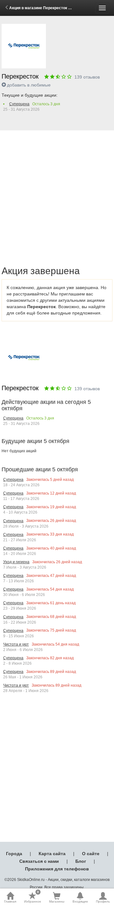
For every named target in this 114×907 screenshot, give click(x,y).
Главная (10, 901)
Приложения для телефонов (57, 868)
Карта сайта (52, 853)
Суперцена (19, 104)
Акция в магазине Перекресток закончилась (50, 8)
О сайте (90, 853)
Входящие (80, 901)
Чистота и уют (16, 644)
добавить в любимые (29, 84)
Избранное (32, 897)
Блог (80, 861)
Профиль (103, 901)
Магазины (56, 901)
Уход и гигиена (16, 562)
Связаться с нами (39, 861)
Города (14, 853)
